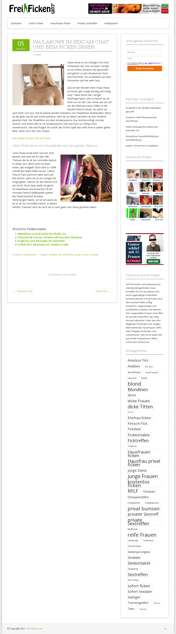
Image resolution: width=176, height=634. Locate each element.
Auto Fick (132, 378)
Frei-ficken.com (34, 628)
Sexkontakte (139, 563)
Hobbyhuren (111, 23)
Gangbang (132, 446)
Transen (142, 609)
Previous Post (23, 291)
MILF (133, 491)
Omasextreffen (138, 497)
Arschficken (134, 372)
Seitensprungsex (139, 552)
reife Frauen (142, 534)
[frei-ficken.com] (33, 12)
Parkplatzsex (152, 502)
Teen (131, 609)
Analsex (134, 366)
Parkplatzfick (134, 502)
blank (144, 378)
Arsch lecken (152, 372)
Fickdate (134, 429)
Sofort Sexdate (140, 591)
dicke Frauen (139, 401)
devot (132, 395)
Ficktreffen (68, 254)
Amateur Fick (55, 254)
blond (134, 383)
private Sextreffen (138, 522)
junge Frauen (82, 254)
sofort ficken (139, 585)
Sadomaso (148, 540)
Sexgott (37, 54)
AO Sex (149, 366)
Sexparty (133, 568)
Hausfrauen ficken (60, 23)
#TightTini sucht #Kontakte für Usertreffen (41, 241)
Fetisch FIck (137, 423)
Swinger (134, 597)
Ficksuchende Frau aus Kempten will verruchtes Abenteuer (50, 237)
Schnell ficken (134, 546)
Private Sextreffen (87, 23)
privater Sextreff (143, 514)
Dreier (131, 412)
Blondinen (138, 389)
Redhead (132, 529)
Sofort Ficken (36, 23)
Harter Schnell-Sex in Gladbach (142, 145)
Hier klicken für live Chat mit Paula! (31, 138)
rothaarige (133, 540)
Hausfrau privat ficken (144, 463)
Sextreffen (138, 574)
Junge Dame (137, 470)
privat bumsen (144, 508)
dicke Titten (140, 406)
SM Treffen (133, 580)
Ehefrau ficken (139, 418)
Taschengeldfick (138, 603)
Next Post (103, 291)
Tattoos (156, 603)
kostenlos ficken (139, 483)
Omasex (149, 491)
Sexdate (94, 254)
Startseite (16, 23)
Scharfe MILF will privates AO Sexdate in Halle (43, 244)
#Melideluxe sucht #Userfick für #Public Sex (42, 233)
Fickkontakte (139, 435)
